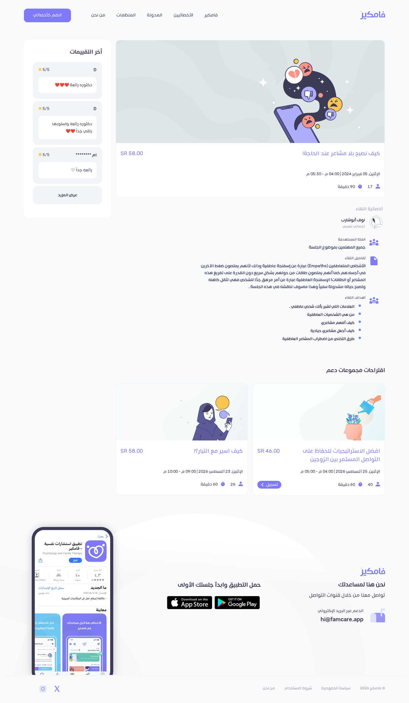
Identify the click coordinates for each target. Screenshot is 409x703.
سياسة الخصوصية (335, 688)
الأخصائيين (183, 15)
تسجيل (272, 484)
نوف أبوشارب (353, 220)
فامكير (211, 15)
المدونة (154, 15)
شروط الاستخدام (298, 688)
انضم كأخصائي (47, 15)
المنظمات (126, 15)
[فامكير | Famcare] (372, 15)
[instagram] (43, 690)
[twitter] (57, 690)
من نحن (98, 15)
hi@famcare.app (342, 619)
